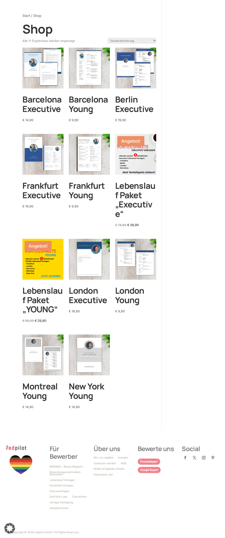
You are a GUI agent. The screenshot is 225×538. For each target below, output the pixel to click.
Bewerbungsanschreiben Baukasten (65, 473)
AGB (123, 463)
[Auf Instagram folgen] (203, 457)
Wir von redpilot (103, 458)
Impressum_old (103, 474)
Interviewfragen (59, 491)
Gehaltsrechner (59, 508)
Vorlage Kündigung (61, 502)
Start (26, 16)
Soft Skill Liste (58, 497)
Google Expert (149, 469)
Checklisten (79, 497)
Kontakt (123, 458)
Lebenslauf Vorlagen (62, 480)
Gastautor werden (105, 463)
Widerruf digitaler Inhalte (109, 469)
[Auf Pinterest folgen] (212, 457)
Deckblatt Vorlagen (61, 485)
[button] (9, 528)
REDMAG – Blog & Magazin (66, 467)
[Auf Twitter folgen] (194, 457)
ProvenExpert (149, 461)
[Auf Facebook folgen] (185, 457)
